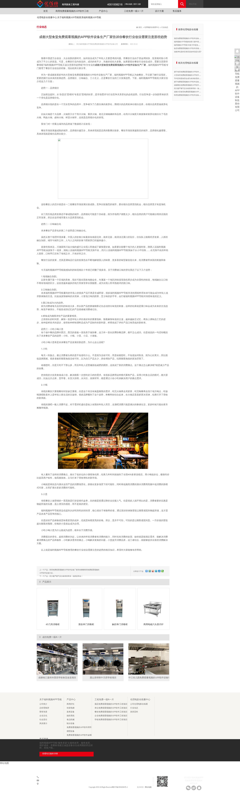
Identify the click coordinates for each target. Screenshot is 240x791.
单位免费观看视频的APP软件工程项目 (111, 708)
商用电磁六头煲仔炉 (153, 624)
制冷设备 (70, 723)
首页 (45, 11)
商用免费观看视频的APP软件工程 (72, 11)
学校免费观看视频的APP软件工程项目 (111, 720)
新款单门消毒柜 (86, 624)
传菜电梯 (70, 708)
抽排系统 (70, 716)
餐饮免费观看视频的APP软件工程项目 (111, 712)
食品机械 (70, 720)
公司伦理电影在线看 (139, 704)
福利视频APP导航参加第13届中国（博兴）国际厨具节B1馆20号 (197, 42)
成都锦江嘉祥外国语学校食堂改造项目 (57, 677)
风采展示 (43, 723)
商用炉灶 (70, 704)
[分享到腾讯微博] (156, 571)
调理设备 (70, 731)
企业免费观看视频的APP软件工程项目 (111, 716)
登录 (135, 4)
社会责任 (43, 720)
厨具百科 (134, 712)
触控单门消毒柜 (120, 624)
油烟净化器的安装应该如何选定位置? (187, 52)
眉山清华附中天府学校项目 (103, 677)
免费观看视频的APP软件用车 (79, 727)
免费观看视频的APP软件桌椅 (79, 735)
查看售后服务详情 (50, 754)
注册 (139, 4)
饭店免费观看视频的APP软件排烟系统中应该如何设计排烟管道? (197, 48)
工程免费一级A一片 (133, 11)
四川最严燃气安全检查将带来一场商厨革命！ (190, 88)
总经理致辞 (44, 708)
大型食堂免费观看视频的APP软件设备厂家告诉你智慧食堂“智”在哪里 (199, 75)
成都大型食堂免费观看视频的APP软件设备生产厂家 (120, 65)
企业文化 (43, 716)
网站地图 (128, 4)
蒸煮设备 (70, 712)
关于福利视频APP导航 (68, 17)
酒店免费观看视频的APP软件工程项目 (111, 704)
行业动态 (164, 27)
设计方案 (159, 11)
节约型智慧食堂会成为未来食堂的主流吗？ (190, 78)
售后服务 (177, 11)
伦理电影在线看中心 (47, 17)
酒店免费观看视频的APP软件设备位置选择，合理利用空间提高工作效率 (200, 38)
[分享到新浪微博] (153, 571)
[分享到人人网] (159, 571)
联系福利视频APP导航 (90, 17)
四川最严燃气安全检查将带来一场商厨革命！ (66, 576)
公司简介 (43, 704)
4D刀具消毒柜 (53, 624)
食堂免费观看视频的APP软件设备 (86, 75)
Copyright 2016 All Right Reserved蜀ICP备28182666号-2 (108, 787)
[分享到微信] (162, 571)
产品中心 (103, 11)
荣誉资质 (43, 712)
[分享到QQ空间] (150, 571)
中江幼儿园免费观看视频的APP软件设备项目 (150, 677)
